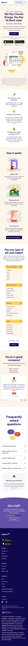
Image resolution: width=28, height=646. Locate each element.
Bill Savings (4, 556)
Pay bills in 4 (5, 551)
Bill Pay (3, 553)
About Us (4, 566)
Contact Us (4, 599)
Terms (3, 584)
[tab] (14, 447)
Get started (19, 2)
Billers (11, 11)
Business (4, 558)
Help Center (18, 483)
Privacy (3, 586)
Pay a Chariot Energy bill (13, 237)
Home (7, 11)
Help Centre (5, 581)
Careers (4, 568)
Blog (3, 579)
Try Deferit (13, 344)
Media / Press (5, 571)
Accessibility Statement (7, 591)
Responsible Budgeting (7, 589)
